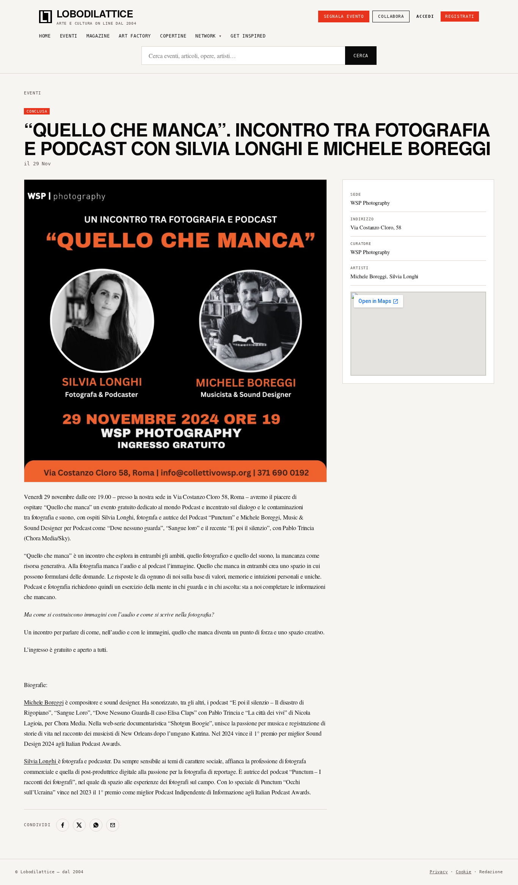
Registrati (459, 16)
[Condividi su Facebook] (62, 825)
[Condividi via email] (112, 825)
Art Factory (135, 36)
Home (45, 36)
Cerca (360, 55)
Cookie (463, 871)
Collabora (391, 16)
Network (205, 36)
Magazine (98, 36)
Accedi (425, 16)
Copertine (173, 36)
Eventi (68, 36)
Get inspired (248, 36)
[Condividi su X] (79, 825)
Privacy (439, 871)
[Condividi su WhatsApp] (95, 825)
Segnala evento (344, 16)
